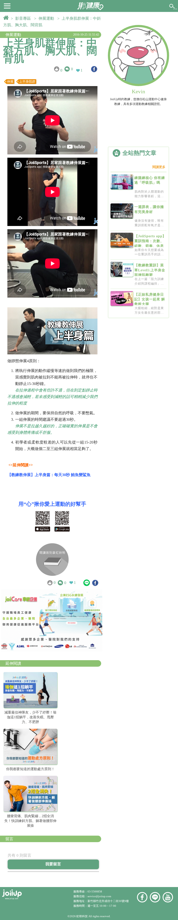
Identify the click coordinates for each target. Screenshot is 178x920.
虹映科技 (82, 916)
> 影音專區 (22, 18)
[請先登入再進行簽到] (52, 559)
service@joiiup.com (99, 896)
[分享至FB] (94, 69)
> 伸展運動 (45, 18)
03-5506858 (94, 891)
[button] (7, 5)
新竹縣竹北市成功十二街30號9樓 (108, 901)
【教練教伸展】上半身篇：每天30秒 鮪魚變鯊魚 (49, 475)
